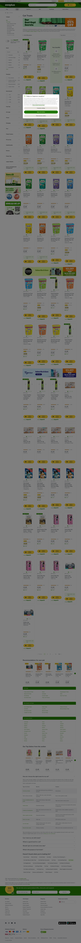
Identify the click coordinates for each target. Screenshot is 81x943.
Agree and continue (41, 112)
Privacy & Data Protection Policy (38, 105)
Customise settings (41, 108)
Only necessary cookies (41, 115)
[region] (41, 106)
